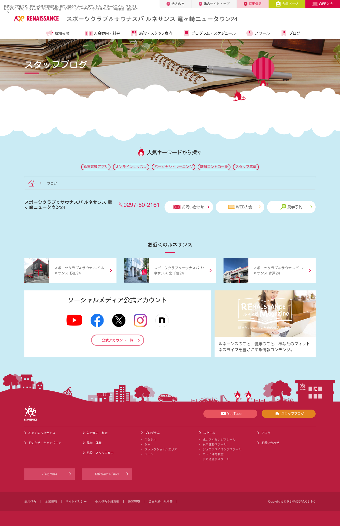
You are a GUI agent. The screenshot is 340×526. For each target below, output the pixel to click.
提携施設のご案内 (107, 473)
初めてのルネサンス (41, 432)
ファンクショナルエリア (160, 449)
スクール (262, 33)
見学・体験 (94, 442)
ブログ (294, 33)
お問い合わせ (193, 207)
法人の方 (177, 3)
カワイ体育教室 (213, 453)
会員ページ (290, 3)
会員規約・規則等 (160, 501)
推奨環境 (134, 501)
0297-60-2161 (141, 204)
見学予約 (294, 207)
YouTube (234, 413)
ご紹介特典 (49, 473)
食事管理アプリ (96, 167)
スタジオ (150, 439)
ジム (147, 444)
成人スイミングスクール (219, 439)
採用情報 (255, 3)
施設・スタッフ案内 (155, 33)
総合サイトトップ (216, 3)
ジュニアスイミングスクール (222, 449)
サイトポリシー (76, 501)
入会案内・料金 (107, 33)
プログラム (152, 432)
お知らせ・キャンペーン (44, 442)
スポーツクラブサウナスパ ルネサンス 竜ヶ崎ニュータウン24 (151, 18)
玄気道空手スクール (216, 458)
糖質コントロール (214, 167)
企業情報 (51, 501)
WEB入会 (326, 3)
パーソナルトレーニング (173, 167)
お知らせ (62, 33)
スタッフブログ (292, 413)
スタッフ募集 (245, 167)
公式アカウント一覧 (117, 340)
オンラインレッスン (131, 167)
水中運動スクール (215, 444)
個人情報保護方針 (107, 501)
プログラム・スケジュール (213, 33)
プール (148, 453)
